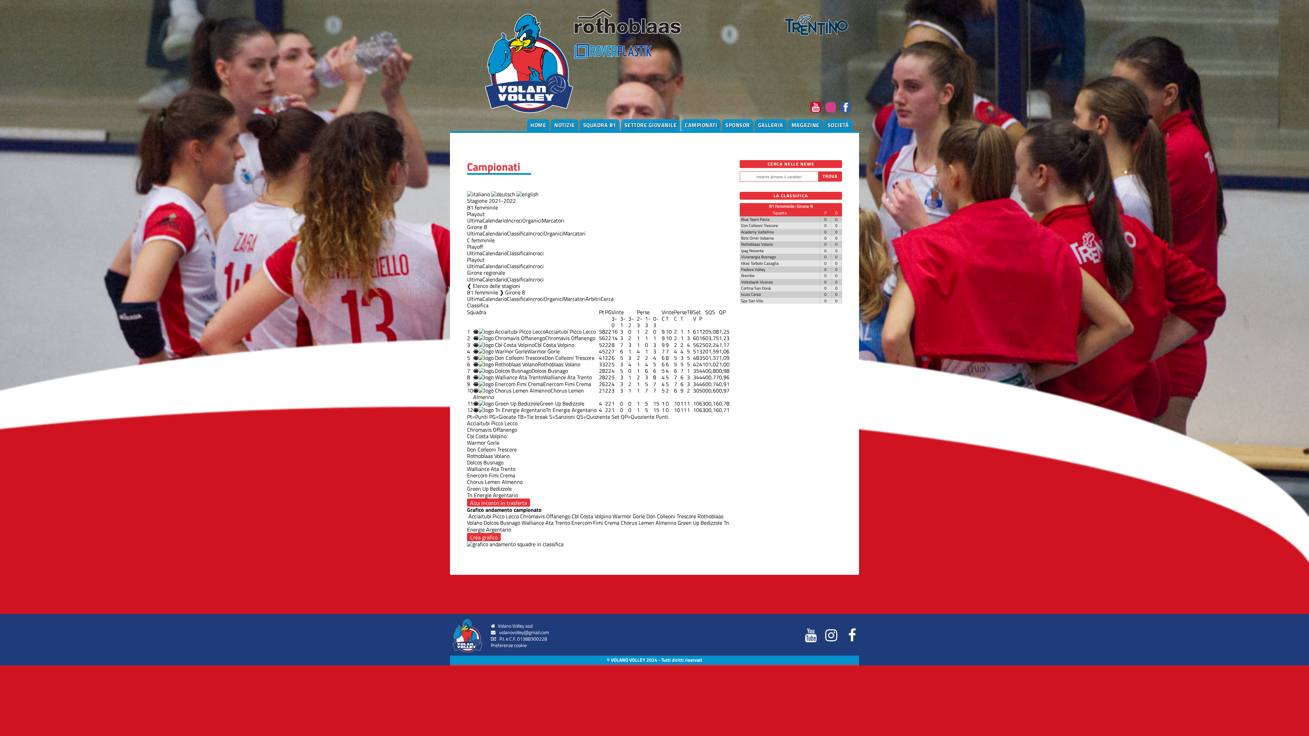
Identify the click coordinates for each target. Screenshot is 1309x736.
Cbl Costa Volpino (554, 345)
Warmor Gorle (543, 351)
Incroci (514, 220)
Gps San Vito (752, 300)
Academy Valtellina (757, 232)
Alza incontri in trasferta (498, 503)
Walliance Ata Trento (567, 377)
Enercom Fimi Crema (567, 384)
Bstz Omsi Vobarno (757, 238)
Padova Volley (753, 269)
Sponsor (737, 125)
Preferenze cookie (509, 645)
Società (838, 125)
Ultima (474, 220)
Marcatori (553, 220)
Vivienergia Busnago (758, 257)
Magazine (805, 125)
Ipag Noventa (752, 250)
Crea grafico (484, 537)
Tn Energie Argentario (571, 410)
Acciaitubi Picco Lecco (570, 331)
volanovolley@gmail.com (524, 632)
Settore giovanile (651, 125)
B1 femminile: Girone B (791, 206)
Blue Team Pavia (755, 219)
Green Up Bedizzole (562, 403)
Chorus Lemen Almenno (647, 523)
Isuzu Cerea (751, 294)
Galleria (770, 125)
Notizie (564, 125)
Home (538, 125)
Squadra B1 (599, 125)
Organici (532, 220)
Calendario (494, 220)
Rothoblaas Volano (559, 364)
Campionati (701, 125)
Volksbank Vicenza (757, 282)
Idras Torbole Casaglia (760, 263)
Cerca (607, 299)
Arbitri (593, 299)
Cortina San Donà (756, 288)
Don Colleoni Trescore (570, 358)
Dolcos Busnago (549, 371)
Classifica (517, 233)
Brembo (747, 275)
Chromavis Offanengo (570, 338)
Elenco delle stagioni (496, 286)
